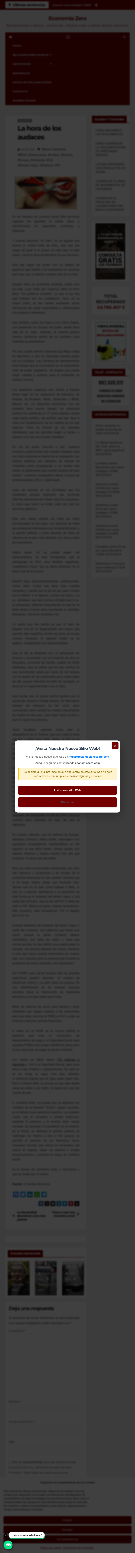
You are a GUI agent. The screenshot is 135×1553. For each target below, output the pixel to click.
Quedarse (67, 802)
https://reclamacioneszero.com (89, 756)
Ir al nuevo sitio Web (67, 790)
